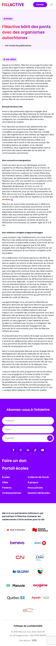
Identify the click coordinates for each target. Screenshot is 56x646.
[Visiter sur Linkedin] (28, 450)
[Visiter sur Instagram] (21, 450)
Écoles (6, 477)
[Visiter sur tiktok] (35, 450)
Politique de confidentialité (28, 625)
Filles (5, 482)
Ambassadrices (11, 493)
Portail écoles (15, 468)
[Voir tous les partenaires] (16, 530)
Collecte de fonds (38, 477)
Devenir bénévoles (39, 493)
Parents (6, 487)
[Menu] (52, 5)
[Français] (13, 4)
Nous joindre (35, 487)
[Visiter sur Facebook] (13, 450)
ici (12, 199)
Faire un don (14, 460)
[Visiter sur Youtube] (42, 450)
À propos (33, 482)
